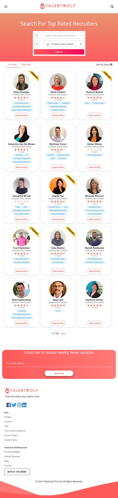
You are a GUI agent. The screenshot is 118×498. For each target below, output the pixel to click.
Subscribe (59, 373)
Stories (7, 465)
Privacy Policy (11, 435)
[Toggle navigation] (5, 6)
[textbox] (59, 35)
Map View (26, 64)
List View (12, 64)
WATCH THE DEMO (16, 471)
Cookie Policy (10, 440)
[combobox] (59, 35)
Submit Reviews (12, 456)
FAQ (6, 426)
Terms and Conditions (14, 430)
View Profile (21, 115)
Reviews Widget (12, 451)
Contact (8, 421)
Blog (6, 461)
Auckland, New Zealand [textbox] (66, 44)
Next (63, 333)
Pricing (7, 417)
